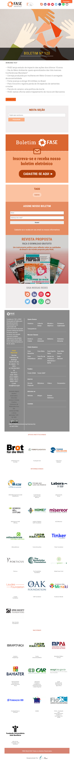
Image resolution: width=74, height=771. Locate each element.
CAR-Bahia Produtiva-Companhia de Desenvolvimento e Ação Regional (37, 684)
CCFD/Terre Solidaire (59, 461)
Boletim (37, 195)
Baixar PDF (11, 99)
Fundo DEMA (32, 373)
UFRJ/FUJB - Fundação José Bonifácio (15, 743)
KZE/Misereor (58, 521)
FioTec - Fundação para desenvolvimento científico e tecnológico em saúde (58, 714)
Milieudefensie (15, 547)
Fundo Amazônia (37, 547)
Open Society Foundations (15, 623)
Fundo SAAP (41, 373)
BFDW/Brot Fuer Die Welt (15, 461)
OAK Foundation (37, 596)
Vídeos (49, 383)
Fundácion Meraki (58, 596)
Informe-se (31, 391)
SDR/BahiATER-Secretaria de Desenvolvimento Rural (15, 683)
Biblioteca (40, 383)
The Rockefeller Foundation (37, 572)
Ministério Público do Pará (58, 657)
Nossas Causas (33, 335)
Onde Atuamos (33, 347)
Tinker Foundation (58, 547)
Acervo (30, 379)
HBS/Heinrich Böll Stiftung (15, 522)
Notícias (30, 395)
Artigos (39, 395)
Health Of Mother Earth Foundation (37, 522)
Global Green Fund (58, 571)
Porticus (15, 571)
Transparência (32, 329)
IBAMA (37, 711)
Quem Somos (32, 319)
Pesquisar (16, 119)
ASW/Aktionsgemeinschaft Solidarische (15, 495)
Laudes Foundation (15, 597)
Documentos (61, 383)
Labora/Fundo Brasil (58, 495)
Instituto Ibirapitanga (15, 657)
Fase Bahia (40, 351)
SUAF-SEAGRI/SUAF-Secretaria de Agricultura (58, 683)
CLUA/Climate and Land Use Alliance (37, 496)
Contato (30, 404)
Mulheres (50, 339)
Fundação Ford (37, 460)
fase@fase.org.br (14, 385)
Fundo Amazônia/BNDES (37, 657)
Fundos (30, 369)
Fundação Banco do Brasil (15, 711)
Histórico (30, 323)
